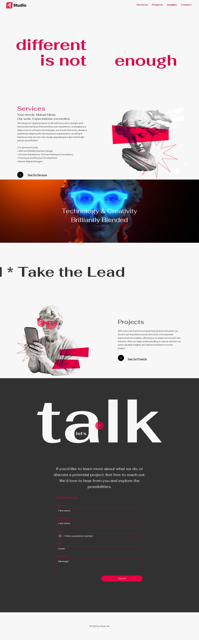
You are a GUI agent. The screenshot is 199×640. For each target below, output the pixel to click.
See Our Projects (137, 359)
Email (59, 543)
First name (62, 505)
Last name (62, 518)
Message (61, 556)
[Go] (20, 175)
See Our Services (37, 174)
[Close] (99, 425)
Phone (60, 531)
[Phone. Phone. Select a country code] (61, 536)
